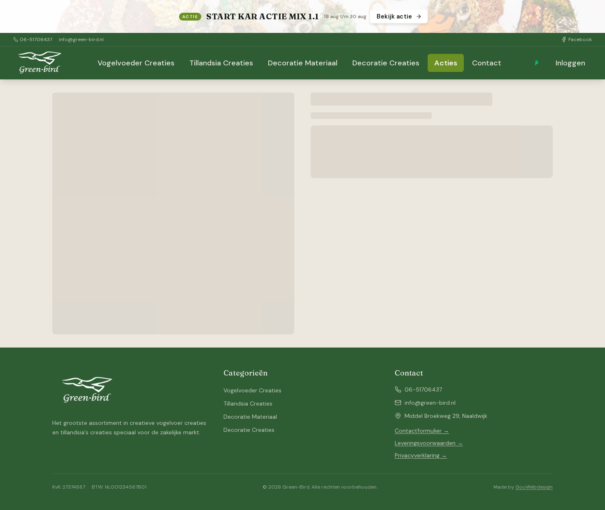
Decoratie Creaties (385, 63)
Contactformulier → (422, 430)
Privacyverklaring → (421, 455)
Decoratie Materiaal (302, 63)
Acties (445, 63)
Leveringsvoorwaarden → (429, 443)
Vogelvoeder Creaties (136, 63)
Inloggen (570, 63)
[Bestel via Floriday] (536, 63)
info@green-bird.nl (81, 39)
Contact (486, 63)
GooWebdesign (534, 487)
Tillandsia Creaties (221, 63)
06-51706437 (36, 39)
